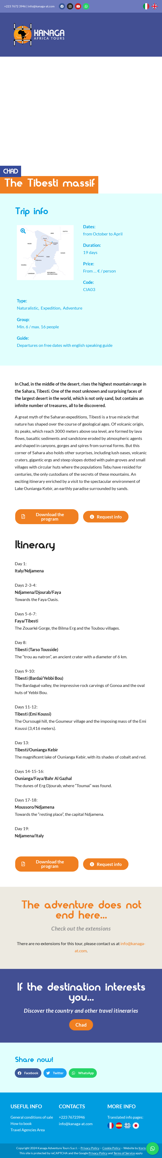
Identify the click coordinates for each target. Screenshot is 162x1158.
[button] (47, 517)
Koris (142, 1148)
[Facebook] (62, 6)
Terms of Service (124, 1153)
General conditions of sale (32, 1117)
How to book (21, 1123)
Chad (10, 172)
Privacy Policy (90, 1148)
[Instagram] (70, 6)
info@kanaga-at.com (41, 6)
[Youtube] (78, 6)
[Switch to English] (154, 6)
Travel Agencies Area (28, 1129)
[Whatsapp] (86, 6)
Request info (109, 516)
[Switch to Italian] (146, 6)
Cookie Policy (111, 1148)
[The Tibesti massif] (45, 251)
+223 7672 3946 (15, 6)
